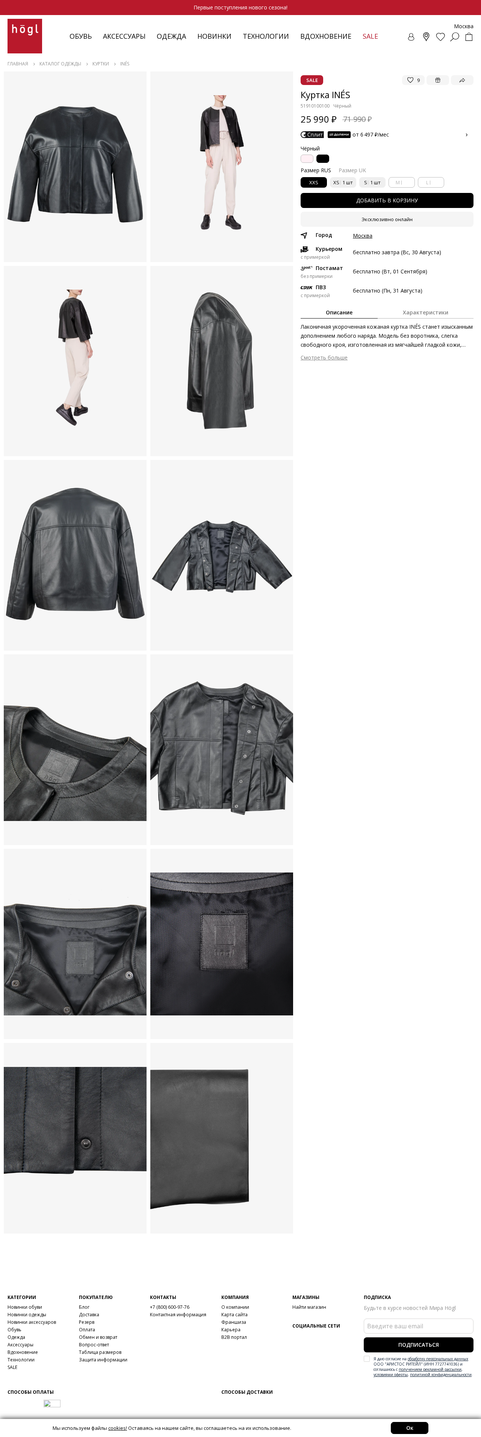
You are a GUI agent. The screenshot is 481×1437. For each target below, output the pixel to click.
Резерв (86, 1322)
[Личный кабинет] (411, 36)
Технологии (21, 1360)
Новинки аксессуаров (32, 1322)
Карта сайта (234, 1314)
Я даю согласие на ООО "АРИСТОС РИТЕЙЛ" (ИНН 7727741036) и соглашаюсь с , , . (423, 1366)
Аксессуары (124, 36)
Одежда (171, 36)
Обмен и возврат (98, 1337)
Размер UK (352, 170)
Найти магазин (309, 1307)
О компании (235, 1307)
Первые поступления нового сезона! (240, 7)
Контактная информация (178, 1314)
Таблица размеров (100, 1352)
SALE (12, 1367)
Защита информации (103, 1360)
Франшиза (233, 1322)
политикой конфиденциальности (441, 1374)
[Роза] (307, 159)
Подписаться (418, 1344)
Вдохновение (325, 36)
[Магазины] (426, 36)
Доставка (89, 1314)
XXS (313, 182)
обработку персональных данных (438, 1358)
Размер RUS (316, 170)
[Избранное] (440, 36)
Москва (362, 235)
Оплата (87, 1329)
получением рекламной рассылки (430, 1369)
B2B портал (234, 1337)
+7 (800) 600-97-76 (169, 1307)
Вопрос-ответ (94, 1344)
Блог (84, 1307)
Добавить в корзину (387, 200)
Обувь (81, 36)
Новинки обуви (25, 1307)
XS (343, 182)
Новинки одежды (27, 1314)
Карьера (230, 1329)
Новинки (214, 36)
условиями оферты (391, 1374)
